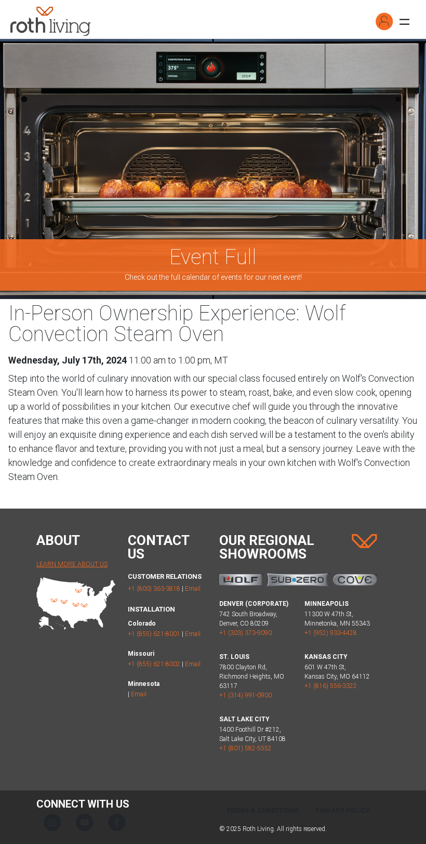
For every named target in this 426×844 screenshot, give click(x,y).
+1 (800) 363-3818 (154, 588)
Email (193, 588)
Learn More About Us (72, 564)
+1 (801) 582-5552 (245, 748)
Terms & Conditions (263, 810)
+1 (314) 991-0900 (245, 695)
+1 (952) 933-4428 (330, 633)
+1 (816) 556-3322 (330, 686)
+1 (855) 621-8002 (154, 664)
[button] (384, 21)
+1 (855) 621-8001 (154, 634)
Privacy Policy (342, 810)
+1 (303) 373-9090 (245, 633)
